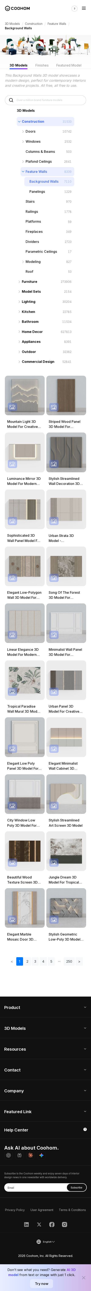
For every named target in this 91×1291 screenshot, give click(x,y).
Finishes (42, 65)
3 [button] (35, 961)
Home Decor (32, 332)
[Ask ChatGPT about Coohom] (8, 1155)
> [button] (79, 961)
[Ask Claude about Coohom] (30, 1155)
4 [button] (43, 961)
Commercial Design (38, 361)
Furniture (29, 281)
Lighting (28, 301)
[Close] (84, 1278)
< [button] (12, 961)
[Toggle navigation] (84, 8)
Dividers (32, 242)
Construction (34, 23)
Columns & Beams (40, 151)
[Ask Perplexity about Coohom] (19, 1155)
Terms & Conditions (72, 1210)
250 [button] (69, 961)
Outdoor (29, 352)
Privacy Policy (15, 1210)
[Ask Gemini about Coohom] (41, 1155)
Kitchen (28, 312)
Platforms (33, 221)
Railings (32, 211)
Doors (31, 131)
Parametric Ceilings (41, 251)
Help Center (16, 1130)
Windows (33, 141)
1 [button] (19, 961)
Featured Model (68, 65)
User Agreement (41, 1210)
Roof (29, 271)
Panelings (37, 191)
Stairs (30, 201)
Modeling (33, 262)
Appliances (31, 341)
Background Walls (44, 181)
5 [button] (51, 961)
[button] (59, 961)
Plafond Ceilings (39, 161)
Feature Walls (57, 23)
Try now (41, 1284)
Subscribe (76, 1187)
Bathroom (30, 321)
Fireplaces (34, 231)
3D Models (12, 23)
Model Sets (31, 291)
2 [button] (27, 961)
